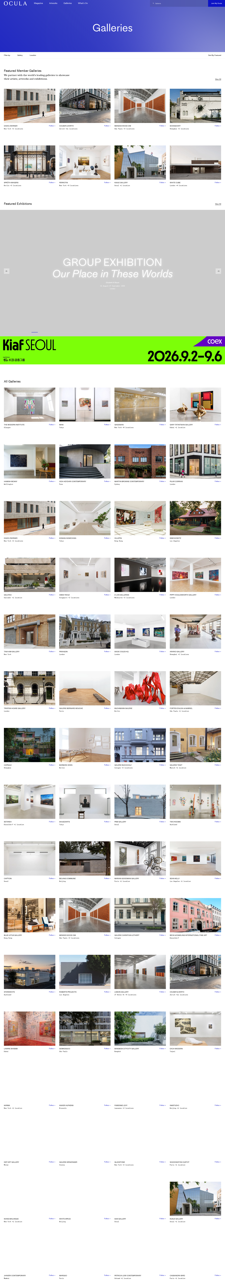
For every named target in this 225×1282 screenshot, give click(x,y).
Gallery (20, 55)
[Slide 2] (43, 332)
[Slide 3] (71, 332)
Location (33, 55)
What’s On (83, 3)
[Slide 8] (209, 332)
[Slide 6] (154, 332)
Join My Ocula (216, 3)
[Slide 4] (99, 332)
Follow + (52, 126)
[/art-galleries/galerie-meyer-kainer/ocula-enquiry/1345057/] (14, 3)
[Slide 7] (181, 332)
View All (218, 79)
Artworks (53, 3)
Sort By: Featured (214, 55)
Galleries (68, 3)
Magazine (38, 3)
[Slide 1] (16, 332)
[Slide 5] (126, 332)
